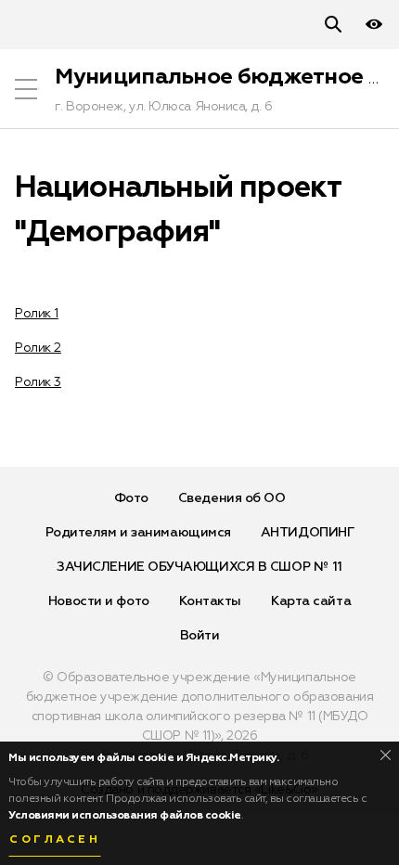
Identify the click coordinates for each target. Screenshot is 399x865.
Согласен (54, 840)
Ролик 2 (38, 348)
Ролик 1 (36, 313)
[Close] (385, 755)
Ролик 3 (38, 382)
